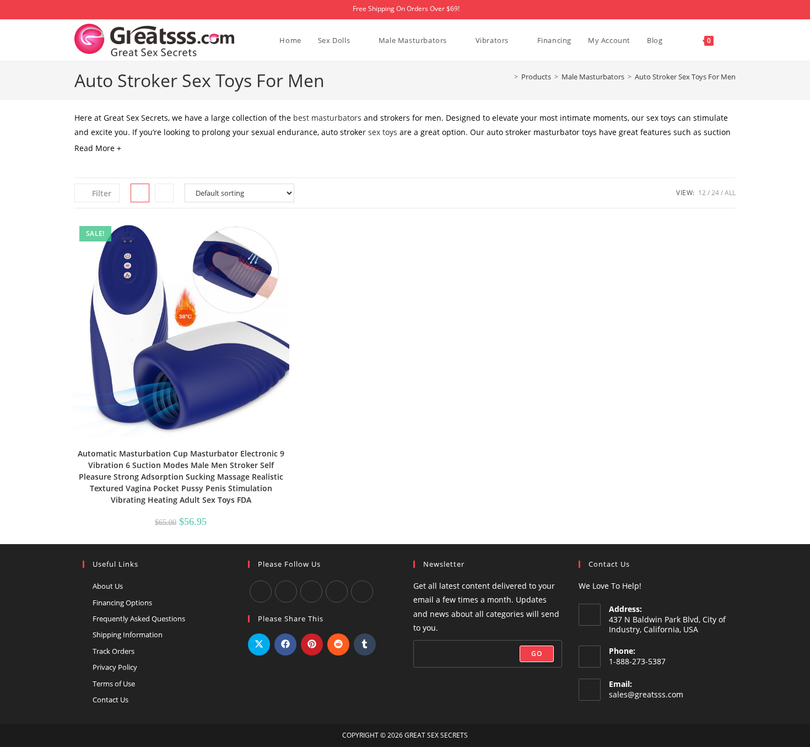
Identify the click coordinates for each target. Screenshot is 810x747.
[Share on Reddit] (338, 644)
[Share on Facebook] (285, 644)
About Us (108, 586)
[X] (337, 592)
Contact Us (110, 700)
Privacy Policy (115, 667)
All (730, 192)
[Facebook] (261, 592)
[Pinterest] (362, 592)
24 (715, 192)
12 (702, 192)
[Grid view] (140, 193)
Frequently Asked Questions (139, 619)
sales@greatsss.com (646, 694)
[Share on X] (259, 644)
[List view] (164, 193)
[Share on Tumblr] (365, 644)
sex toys (382, 132)
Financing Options (122, 603)
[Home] (508, 77)
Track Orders (113, 651)
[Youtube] (286, 592)
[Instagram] (311, 592)
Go (536, 653)
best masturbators (326, 117)
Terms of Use (114, 684)
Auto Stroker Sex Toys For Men (685, 77)
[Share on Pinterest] (312, 644)
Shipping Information (128, 634)
